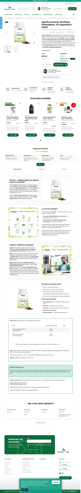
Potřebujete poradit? (54, 70)
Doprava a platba (17, 3)
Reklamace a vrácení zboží (27, 472)
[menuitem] (9, 14)
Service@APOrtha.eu (60, 380)
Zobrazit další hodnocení (40, 422)
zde (26, 486)
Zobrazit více (40, 164)
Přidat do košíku (59, 64)
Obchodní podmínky (26, 470)
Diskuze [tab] (64, 169)
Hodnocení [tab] (41, 169)
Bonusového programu (54, 77)
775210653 (66, 465)
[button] (40, 140)
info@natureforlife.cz (66, 462)
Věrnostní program (8, 3)
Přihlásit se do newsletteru (33, 449)
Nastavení (24, 489)
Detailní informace (46, 50)
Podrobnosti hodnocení (60, 32)
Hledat (33, 8)
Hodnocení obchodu (26, 3)
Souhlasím (55, 482)
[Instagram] (63, 473)
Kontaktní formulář (65, 477)
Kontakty (34, 3)
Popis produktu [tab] (17, 169)
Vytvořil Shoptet (63, 491)
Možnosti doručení (64, 60)
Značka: (71, 32)
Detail (50, 135)
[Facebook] (60, 473)
